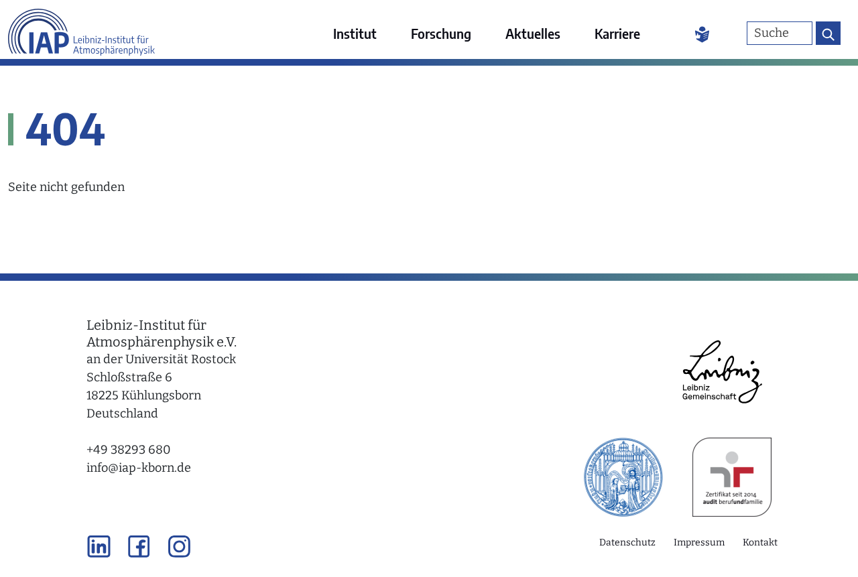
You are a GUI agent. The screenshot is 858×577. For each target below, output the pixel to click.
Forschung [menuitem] (441, 33)
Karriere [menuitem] (617, 33)
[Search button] (828, 33)
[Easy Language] (702, 33)
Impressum (699, 542)
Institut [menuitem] (355, 33)
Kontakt (760, 542)
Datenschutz (627, 542)
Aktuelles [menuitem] (532, 33)
